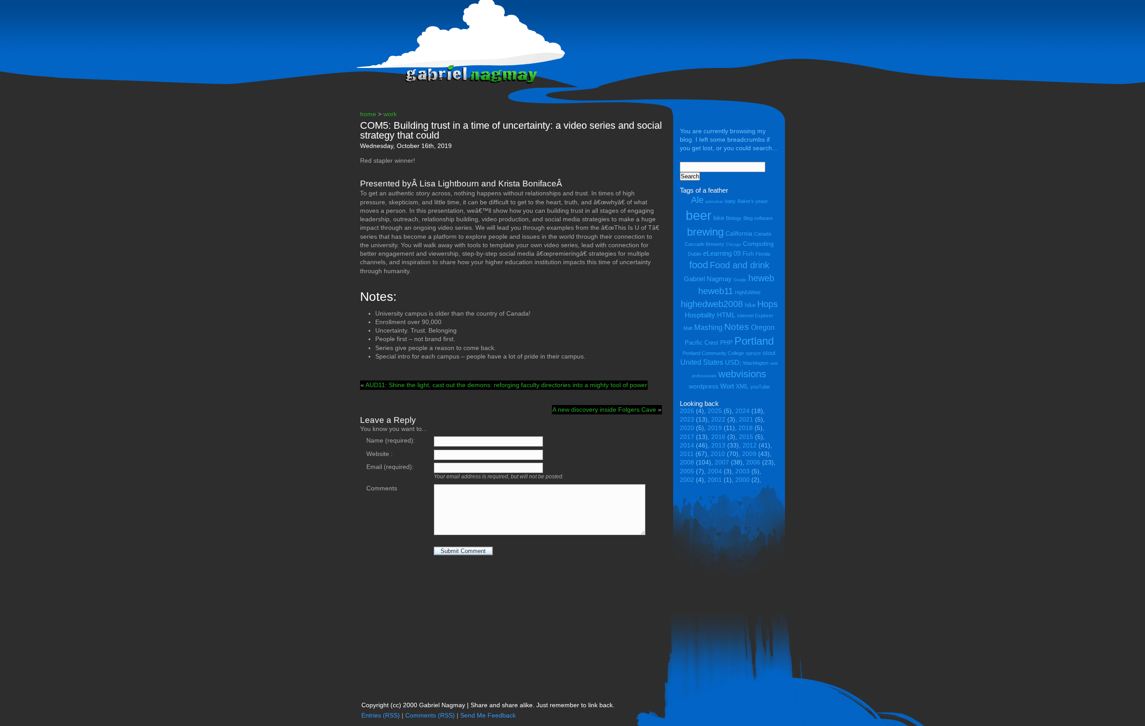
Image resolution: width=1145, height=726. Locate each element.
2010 (718, 454)
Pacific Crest (701, 342)
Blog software (758, 218)
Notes (736, 326)
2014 (687, 445)
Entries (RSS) (380, 715)
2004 (715, 471)
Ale (697, 199)
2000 (742, 480)
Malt (687, 328)
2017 (687, 437)
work (390, 114)
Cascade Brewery (704, 244)
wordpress (703, 386)
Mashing (708, 327)
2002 (687, 480)
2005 (687, 471)
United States (701, 362)
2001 (715, 480)
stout (769, 353)
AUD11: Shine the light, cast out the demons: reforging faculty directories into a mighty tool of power (506, 385)
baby (730, 201)
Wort (727, 386)
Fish (748, 253)
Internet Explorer (755, 315)
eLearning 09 (722, 253)
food (698, 264)
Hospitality (700, 315)
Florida (762, 254)
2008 (687, 462)
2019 (715, 428)
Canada (762, 233)
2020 (687, 428)
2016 (718, 437)
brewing (705, 232)
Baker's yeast (753, 201)
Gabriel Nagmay (708, 279)
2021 (746, 419)
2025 (715, 411)
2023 (687, 419)
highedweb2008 (712, 304)
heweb (761, 278)
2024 (742, 411)
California (738, 233)
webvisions (742, 374)
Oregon (763, 327)
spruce (753, 353)
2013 (718, 445)
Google (740, 280)
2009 (749, 454)
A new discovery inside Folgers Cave (604, 409)
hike (750, 305)
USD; (733, 362)
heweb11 (715, 291)
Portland (754, 341)
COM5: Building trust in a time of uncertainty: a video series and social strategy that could (511, 130)
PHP (726, 342)
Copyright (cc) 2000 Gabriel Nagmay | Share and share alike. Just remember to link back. (488, 705)
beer (699, 215)
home (368, 114)
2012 (749, 445)
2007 (722, 462)
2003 (742, 471)
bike (718, 218)
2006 (753, 462)
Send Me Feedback (488, 715)
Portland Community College (713, 353)
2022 (718, 419)
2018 (745, 428)
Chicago (733, 244)
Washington (755, 363)
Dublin (694, 254)
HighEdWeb (747, 292)
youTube (760, 386)
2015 (746, 437)
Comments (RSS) (430, 715)
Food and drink (739, 265)
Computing (758, 243)
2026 (687, 411)
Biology (734, 218)
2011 (687, 454)
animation (714, 201)
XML (742, 386)
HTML (726, 315)
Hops (767, 304)
